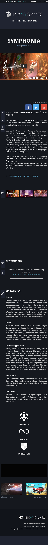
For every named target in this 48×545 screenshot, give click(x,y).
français (14, 529)
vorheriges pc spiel (40, 497)
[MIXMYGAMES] (24, 19)
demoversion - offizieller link (23, 176)
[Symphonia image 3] (40, 196)
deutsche (28, 529)
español (35, 529)
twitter (42, 526)
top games (35, 526)
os (25, 1)
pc (20, 1)
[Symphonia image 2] (26, 196)
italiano (42, 529)
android (33, 1)
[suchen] (40, 2)
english (20, 529)
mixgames (11, 1)
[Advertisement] (24, 88)
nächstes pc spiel (7, 497)
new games (27, 526)
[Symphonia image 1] (12, 196)
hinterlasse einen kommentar (26, 274)
